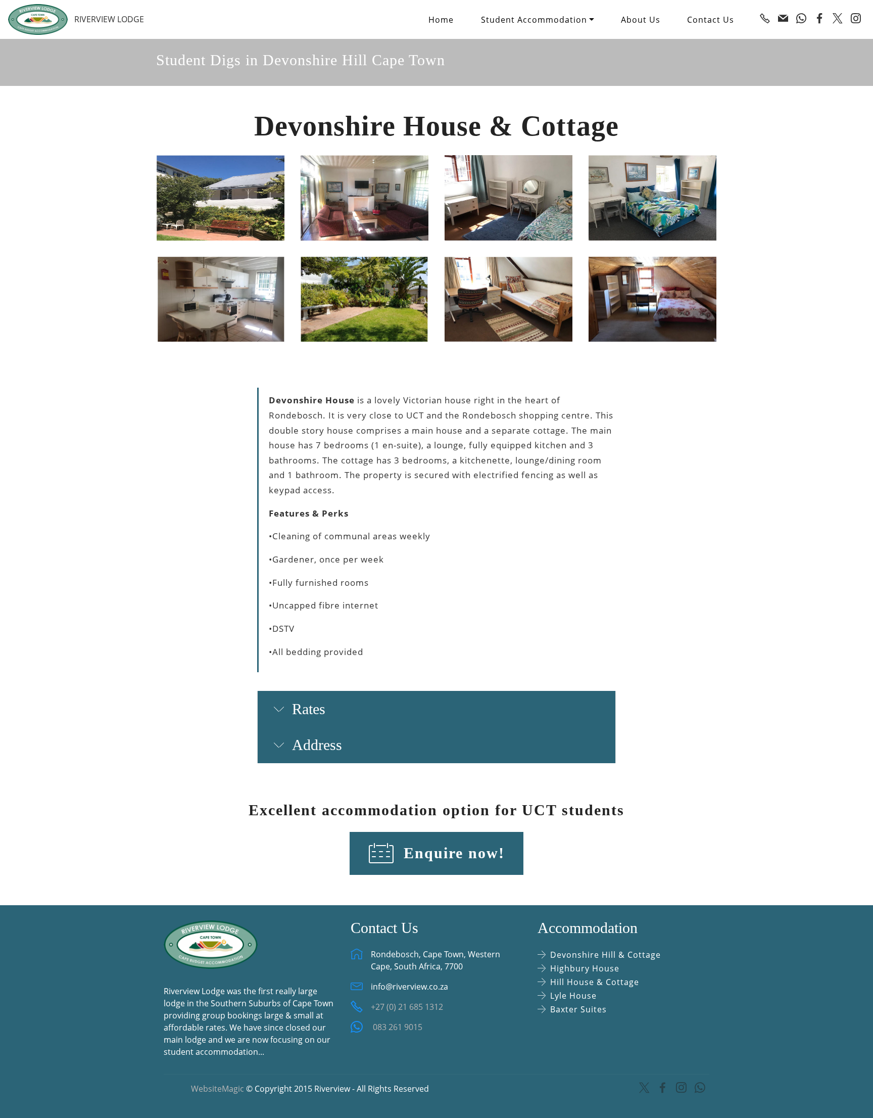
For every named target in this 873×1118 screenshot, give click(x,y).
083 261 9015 (396, 1027)
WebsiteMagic (217, 1088)
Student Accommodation (534, 19)
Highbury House (584, 968)
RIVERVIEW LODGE (109, 19)
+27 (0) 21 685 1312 (407, 1006)
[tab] (436, 709)
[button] (436, 709)
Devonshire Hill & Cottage (605, 954)
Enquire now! (452, 853)
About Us (640, 19)
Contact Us (710, 19)
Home (441, 19)
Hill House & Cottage (594, 982)
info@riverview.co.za (409, 986)
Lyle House (573, 995)
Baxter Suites (578, 1009)
